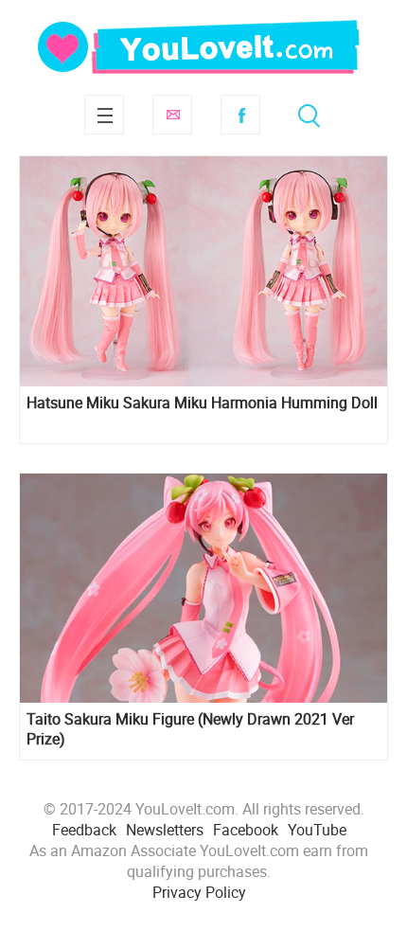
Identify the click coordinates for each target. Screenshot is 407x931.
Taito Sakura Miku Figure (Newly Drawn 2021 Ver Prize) (190, 729)
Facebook (240, 114)
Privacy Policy (199, 892)
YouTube (317, 829)
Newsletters (165, 829)
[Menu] (104, 114)
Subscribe (172, 114)
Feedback (84, 829)
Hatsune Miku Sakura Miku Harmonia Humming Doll (202, 403)
